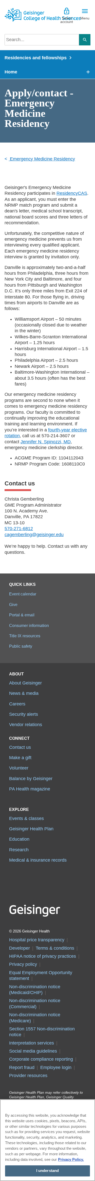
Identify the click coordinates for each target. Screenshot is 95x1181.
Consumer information (29, 625)
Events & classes (26, 818)
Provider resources (28, 1075)
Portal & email (21, 615)
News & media (24, 693)
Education (19, 839)
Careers (17, 703)
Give (13, 604)
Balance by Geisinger (30, 778)
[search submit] (84, 39)
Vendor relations (25, 724)
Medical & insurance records (38, 860)
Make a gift (20, 757)
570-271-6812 (19, 528)
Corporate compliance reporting (41, 1059)
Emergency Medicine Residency (42, 158)
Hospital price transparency (36, 939)
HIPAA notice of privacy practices (42, 956)
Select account (66, 20)
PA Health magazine (29, 788)
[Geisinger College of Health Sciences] (26, 15)
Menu (84, 18)
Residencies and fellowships (36, 57)
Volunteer (18, 768)
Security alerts (23, 714)
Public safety (20, 646)
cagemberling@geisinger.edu (34, 534)
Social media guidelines (33, 1051)
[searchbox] (42, 39)
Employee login (55, 1067)
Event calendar (22, 594)
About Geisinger (25, 682)
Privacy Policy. (71, 1160)
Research (19, 849)
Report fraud (21, 1067)
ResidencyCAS (71, 193)
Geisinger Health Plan (31, 828)
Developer (19, 948)
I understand (47, 1171)
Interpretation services (31, 1043)
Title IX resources (24, 636)
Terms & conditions (55, 948)
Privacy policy (23, 964)
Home (11, 71)
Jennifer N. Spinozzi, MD (46, 441)
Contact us (20, 747)
